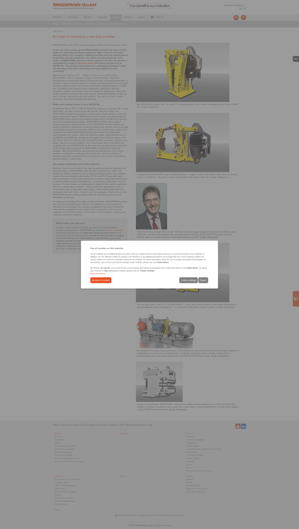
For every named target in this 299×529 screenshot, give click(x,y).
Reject (203, 280)
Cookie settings (188, 280)
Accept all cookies (101, 280)
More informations (98, 274)
